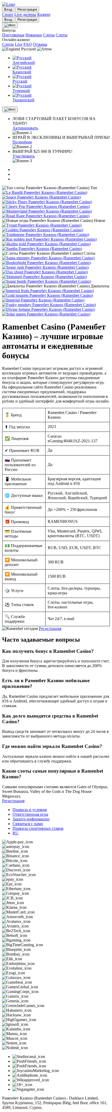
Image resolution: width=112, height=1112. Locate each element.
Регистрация (50, 628)
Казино (43, 14)
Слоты (49, 35)
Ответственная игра (30, 814)
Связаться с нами (28, 823)
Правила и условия (30, 809)
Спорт (7, 14)
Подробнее (22, 142)
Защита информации (31, 819)
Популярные (13, 35)
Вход (8, 9)
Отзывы (40, 44)
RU (15, 833)
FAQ (27, 44)
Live (18, 44)
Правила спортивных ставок (38, 828)
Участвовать (24, 156)
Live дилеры (25, 14)
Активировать (25, 128)
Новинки (34, 35)
